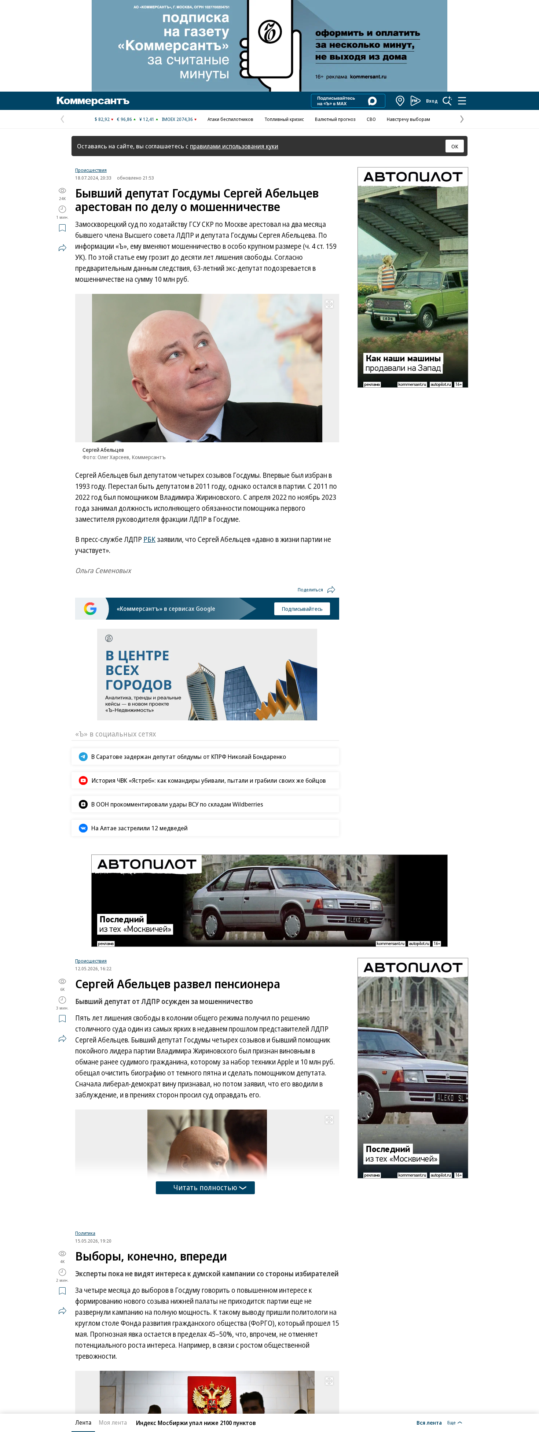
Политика (85, 1233)
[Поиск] (447, 100)
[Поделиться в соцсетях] (62, 247)
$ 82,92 (102, 119)
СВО (371, 119)
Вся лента (429, 1422)
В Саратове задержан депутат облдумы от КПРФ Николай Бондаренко (188, 756)
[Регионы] (400, 100)
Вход (432, 100)
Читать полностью (205, 1187)
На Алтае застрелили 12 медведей (139, 828)
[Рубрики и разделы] (461, 100)
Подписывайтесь (302, 608)
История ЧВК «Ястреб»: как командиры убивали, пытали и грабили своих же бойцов (208, 780)
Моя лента (113, 1422)
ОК (454, 146)
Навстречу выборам (408, 119)
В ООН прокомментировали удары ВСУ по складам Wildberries (177, 804)
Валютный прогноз (335, 119)
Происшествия (91, 170)
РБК (149, 539)
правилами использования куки (234, 146)
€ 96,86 (124, 119)
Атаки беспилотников (230, 119)
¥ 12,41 (146, 119)
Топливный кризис (284, 119)
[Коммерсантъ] (93, 101)
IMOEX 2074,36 (177, 119)
